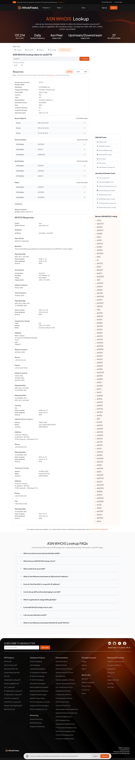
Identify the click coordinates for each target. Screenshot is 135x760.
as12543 (100, 385)
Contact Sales (118, 2)
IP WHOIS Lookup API (11, 698)
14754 (99, 220)
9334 (98, 309)
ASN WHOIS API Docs (63, 706)
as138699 (100, 435)
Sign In (84, 669)
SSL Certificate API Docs (64, 687)
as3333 (99, 240)
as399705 (100, 478)
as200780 (100, 372)
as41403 (100, 412)
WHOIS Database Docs (64, 717)
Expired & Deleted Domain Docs (66, 713)
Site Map (110, 684)
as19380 (99, 369)
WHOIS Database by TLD (38, 709)
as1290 (99, 448)
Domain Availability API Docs (65, 680)
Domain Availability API (11, 684)
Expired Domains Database (39, 691)
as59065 (100, 352)
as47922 (100, 263)
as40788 (100, 511)
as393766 (100, 518)
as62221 (99, 481)
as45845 (100, 428)
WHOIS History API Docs (64, 669)
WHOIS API (8, 661)
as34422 (100, 452)
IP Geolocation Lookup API (13, 691)
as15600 (100, 362)
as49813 (99, 405)
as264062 (100, 296)
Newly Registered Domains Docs (67, 709)
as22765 (100, 326)
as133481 (100, 432)
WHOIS (70, 71)
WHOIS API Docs (61, 661)
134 (22, 65)
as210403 (100, 485)
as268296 (100, 458)
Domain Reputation (107, 2)
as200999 (100, 276)
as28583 (100, 395)
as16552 (99, 290)
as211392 (100, 293)
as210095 (100, 488)
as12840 (100, 270)
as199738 (100, 346)
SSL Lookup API (9, 687)
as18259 (99, 286)
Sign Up (84, 665)
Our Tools (110, 687)
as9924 (99, 514)
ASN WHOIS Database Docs (65, 731)
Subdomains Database (37, 669)
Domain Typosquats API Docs (66, 684)
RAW (85, 71)
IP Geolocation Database (38, 672)
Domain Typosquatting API (13, 706)
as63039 (100, 376)
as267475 (100, 223)
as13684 (99, 333)
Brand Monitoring (36, 723)
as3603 (99, 465)
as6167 (99, 266)
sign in (52, 75)
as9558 (99, 415)
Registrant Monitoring (37, 726)
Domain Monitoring (36, 719)
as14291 (99, 319)
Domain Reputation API (12, 672)
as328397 (100, 475)
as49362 (100, 313)
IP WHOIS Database (37, 680)
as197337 (100, 409)
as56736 (100, 438)
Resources (72, 8)
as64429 (100, 243)
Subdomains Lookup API (12, 680)
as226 (99, 521)
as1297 (99, 389)
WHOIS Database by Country (40, 702)
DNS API (7, 676)
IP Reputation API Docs (64, 695)
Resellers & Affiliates (114, 665)
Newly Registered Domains (39, 687)
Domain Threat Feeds (37, 698)
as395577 (100, 230)
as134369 (100, 283)
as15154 (99, 495)
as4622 (99, 273)
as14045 (100, 339)
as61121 (99, 392)
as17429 (99, 329)
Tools (59, 8)
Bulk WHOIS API (9, 709)
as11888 (99, 233)
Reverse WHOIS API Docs (64, 672)
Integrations (111, 669)
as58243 (100, 316)
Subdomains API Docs (63, 691)
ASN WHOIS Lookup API (99, 529)
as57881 (99, 250)
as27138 (99, 442)
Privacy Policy (86, 686)
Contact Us (85, 690)
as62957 (100, 356)
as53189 (99, 306)
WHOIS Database (36, 661)
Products (46, 8)
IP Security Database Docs (65, 739)
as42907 (100, 402)
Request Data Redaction (115, 661)
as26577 (100, 300)
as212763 (100, 462)
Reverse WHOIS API (11, 669)
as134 (16, 65)
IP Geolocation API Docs (64, 698)
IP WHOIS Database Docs (64, 735)
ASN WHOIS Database (37, 684)
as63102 (99, 227)
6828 (98, 257)
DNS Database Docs (63, 720)
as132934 (100, 253)
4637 (98, 280)
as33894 (100, 379)
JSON (78, 71)
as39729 (100, 445)
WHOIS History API (10, 665)
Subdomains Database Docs (65, 724)
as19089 (99, 323)
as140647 (100, 303)
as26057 (100, 366)
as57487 (100, 425)
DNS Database (35, 665)
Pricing (93, 8)
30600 (99, 508)
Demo (84, 693)
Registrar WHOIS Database (39, 706)
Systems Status (125, 750)
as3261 (99, 471)
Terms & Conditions (88, 682)
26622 (99, 237)
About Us (85, 679)
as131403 (100, 342)
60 (98, 260)
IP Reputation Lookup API (12, 695)
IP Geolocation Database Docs (66, 728)
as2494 (99, 422)
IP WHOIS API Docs (62, 702)
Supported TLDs (113, 680)
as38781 (99, 399)
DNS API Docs (60, 676)
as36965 (100, 455)
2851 (98, 419)
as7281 (99, 505)
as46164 (100, 359)
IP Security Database (37, 676)
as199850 (100, 349)
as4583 (99, 247)
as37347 (100, 336)
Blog (109, 676)
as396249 (100, 498)
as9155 (99, 382)
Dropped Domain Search (38, 695)
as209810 (100, 501)
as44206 (100, 468)
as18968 (99, 491)
